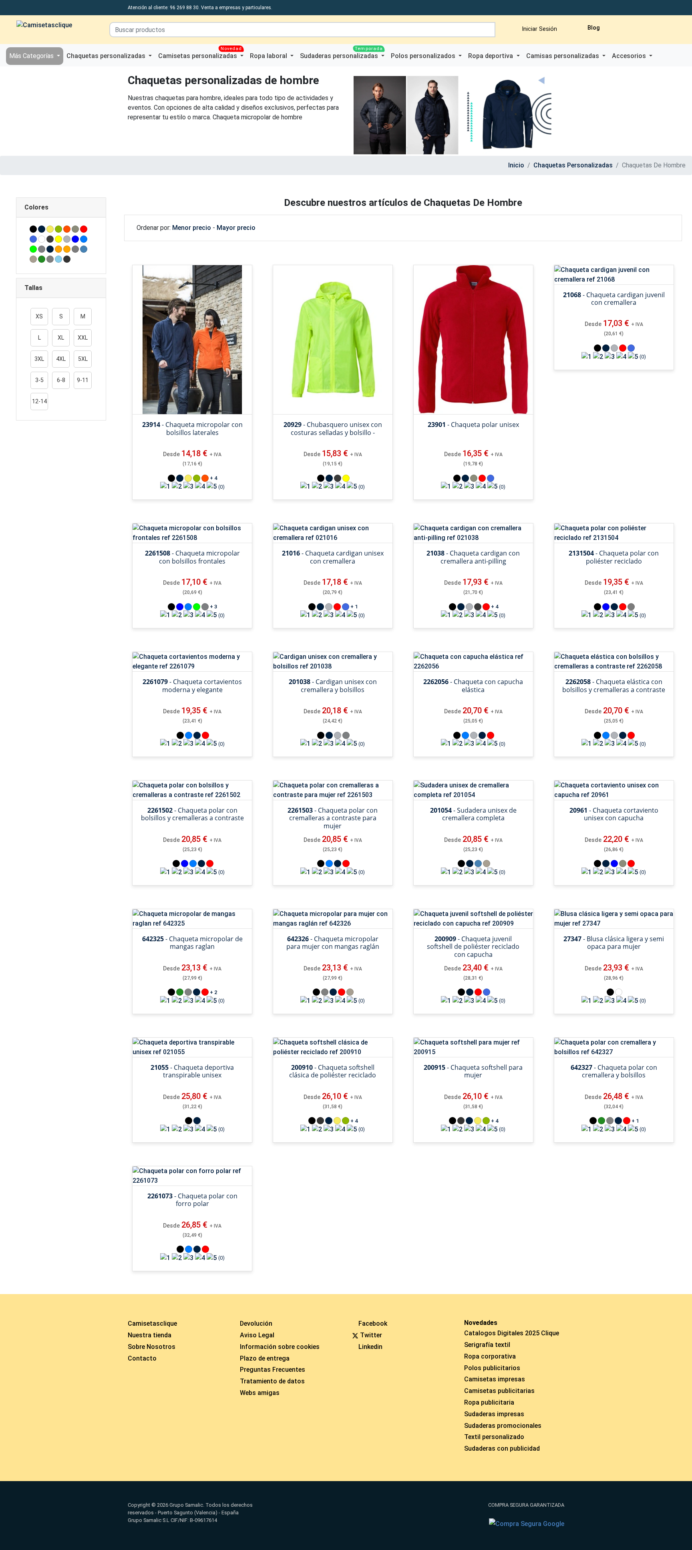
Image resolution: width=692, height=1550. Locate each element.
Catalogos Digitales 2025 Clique (511, 1333)
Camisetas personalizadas (200, 53)
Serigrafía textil (487, 1345)
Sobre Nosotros (151, 1347)
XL (61, 337)
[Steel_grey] (75, 249)
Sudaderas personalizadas (341, 53)
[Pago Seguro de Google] (526, 1524)
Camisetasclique (152, 1323)
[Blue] (75, 239)
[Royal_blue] (33, 239)
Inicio (516, 165)
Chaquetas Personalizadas (573, 165)
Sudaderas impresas (494, 1414)
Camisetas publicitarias (499, 1391)
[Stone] (33, 259)
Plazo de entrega (265, 1358)
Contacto (142, 1358)
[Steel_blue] (83, 249)
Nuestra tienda (149, 1335)
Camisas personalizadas (563, 56)
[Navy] (50, 249)
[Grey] (50, 259)
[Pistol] (75, 229)
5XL (83, 359)
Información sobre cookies (280, 1347)
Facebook (372, 1323)
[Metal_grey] (41, 249)
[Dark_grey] (66, 259)
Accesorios (630, 56)
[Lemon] (50, 229)
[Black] (33, 229)
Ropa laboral (269, 56)
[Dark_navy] (41, 229)
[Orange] (58, 249)
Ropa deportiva (491, 56)
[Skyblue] (58, 259)
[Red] (83, 229)
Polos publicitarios (492, 1368)
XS (39, 316)
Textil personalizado (494, 1437)
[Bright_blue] (83, 239)
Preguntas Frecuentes (272, 1369)
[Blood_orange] (66, 229)
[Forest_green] (41, 259)
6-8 (61, 380)
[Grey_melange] (66, 239)
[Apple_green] (58, 229)
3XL (39, 359)
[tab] (61, 207)
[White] (41, 239)
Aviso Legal (257, 1335)
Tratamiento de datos (272, 1381)
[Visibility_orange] (66, 249)
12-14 (39, 401)
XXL (83, 337)
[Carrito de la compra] (642, 27)
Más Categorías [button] (32, 56)
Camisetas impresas (494, 1379)
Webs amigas (260, 1393)
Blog (593, 27)
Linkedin (370, 1347)
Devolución (256, 1323)
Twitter (371, 1335)
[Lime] (33, 249)
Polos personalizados (424, 56)
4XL (61, 359)
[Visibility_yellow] (58, 239)
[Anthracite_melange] (50, 239)
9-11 (83, 380)
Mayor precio (236, 227)
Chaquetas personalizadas (106, 56)
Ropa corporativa (490, 1356)
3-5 (39, 380)
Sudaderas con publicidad (502, 1448)
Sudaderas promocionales (502, 1425)
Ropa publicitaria (489, 1402)
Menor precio (191, 227)
